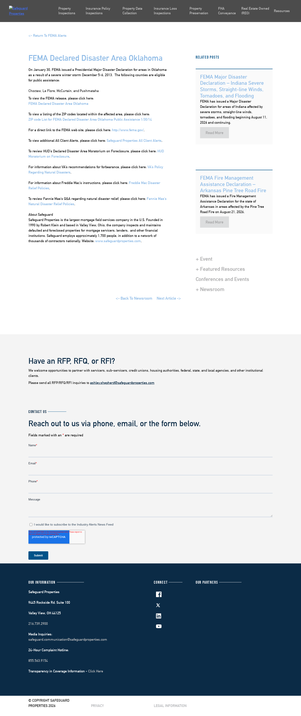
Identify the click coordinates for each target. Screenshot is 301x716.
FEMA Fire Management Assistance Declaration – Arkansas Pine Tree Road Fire (233, 184)
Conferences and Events (222, 279)
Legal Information (170, 706)
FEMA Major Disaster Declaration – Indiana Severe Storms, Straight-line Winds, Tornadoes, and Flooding (232, 86)
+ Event (204, 259)
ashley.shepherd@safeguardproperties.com (122, 383)
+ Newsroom (210, 289)
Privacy (97, 706)
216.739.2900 (38, 624)
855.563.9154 (38, 661)
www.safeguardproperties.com (118, 241)
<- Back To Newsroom (134, 298)
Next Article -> (169, 298)
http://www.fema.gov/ (128, 130)
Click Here (95, 671)
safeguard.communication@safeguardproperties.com (67, 639)
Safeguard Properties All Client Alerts (134, 140)
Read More (214, 132)
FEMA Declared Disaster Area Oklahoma (58, 103)
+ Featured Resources (220, 269)
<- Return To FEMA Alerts (47, 35)
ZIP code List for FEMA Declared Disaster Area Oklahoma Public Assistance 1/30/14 (90, 119)
